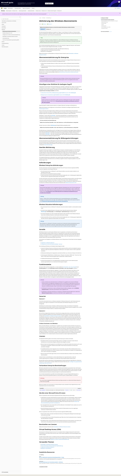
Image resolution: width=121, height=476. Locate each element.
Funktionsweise (103, 25)
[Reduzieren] (20, 17)
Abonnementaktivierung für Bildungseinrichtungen (109, 20)
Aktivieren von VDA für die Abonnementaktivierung (60, 439)
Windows (43, 17)
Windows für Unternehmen (46, 448)
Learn (40, 17)
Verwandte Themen (104, 28)
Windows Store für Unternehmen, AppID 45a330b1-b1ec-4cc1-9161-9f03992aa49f (55, 94)
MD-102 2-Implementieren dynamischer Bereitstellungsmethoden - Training (51, 457)
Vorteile (102, 24)
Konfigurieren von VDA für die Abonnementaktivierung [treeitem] (11, 34)
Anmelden (118, 8)
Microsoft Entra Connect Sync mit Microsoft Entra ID (68, 72)
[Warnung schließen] (119, 2)
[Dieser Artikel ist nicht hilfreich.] (111, 31)
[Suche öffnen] (115, 8)
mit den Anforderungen (48, 144)
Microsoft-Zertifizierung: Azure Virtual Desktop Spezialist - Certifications (51, 462)
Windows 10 (50, 24)
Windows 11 (45, 24)
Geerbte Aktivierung (104, 22)
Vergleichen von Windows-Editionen (47, 242)
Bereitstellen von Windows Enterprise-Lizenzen (52, 315)
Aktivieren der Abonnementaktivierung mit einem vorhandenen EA (55, 201)
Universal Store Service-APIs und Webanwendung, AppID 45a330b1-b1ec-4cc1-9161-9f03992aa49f (58, 92)
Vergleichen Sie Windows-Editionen (47, 447)
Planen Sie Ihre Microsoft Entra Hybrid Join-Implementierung (52, 445)
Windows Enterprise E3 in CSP (71, 182)
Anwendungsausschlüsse (43, 108)
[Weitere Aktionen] (81, 18)
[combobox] (10, 19)
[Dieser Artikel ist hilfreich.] (110, 31)
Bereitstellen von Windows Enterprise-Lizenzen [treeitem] (10, 36)
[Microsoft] (1, 8)
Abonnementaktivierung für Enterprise (107, 19)
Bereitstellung (48, 17)
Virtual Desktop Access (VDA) (105, 27)
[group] (60, 390)
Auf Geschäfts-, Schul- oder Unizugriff (69, 267)
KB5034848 (53, 115)
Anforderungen (103, 23)
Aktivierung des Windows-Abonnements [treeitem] (9, 31)
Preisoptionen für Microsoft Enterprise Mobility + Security (51, 244)
